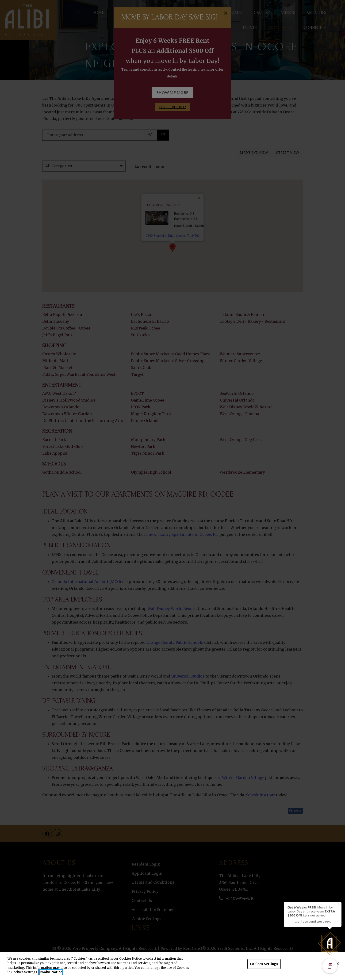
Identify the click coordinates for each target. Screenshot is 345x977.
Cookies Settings (264, 964)
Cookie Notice (51, 972)
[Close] (337, 964)
